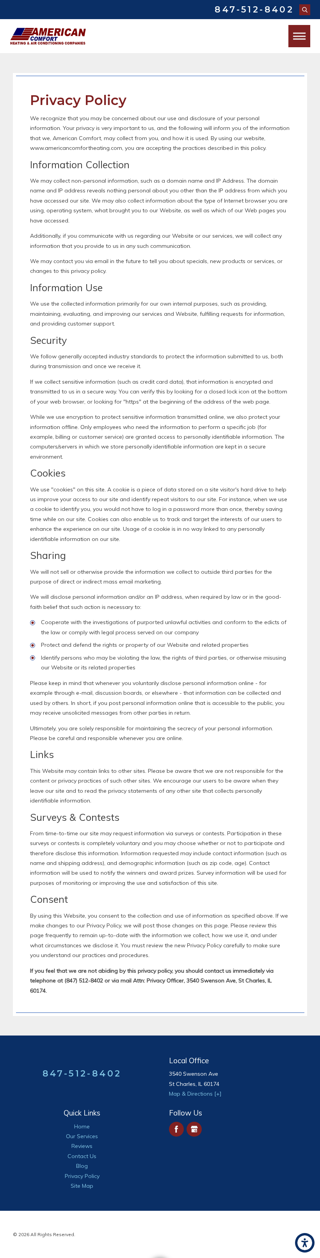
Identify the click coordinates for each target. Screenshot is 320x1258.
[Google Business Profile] (194, 1129)
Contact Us (82, 1156)
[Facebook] (176, 1129)
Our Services (82, 1136)
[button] (305, 1243)
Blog (82, 1165)
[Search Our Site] (304, 9)
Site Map (82, 1185)
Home (82, 1126)
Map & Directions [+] (195, 1093)
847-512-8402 (254, 10)
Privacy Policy (82, 1176)
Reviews (81, 1145)
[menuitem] (82, 1127)
